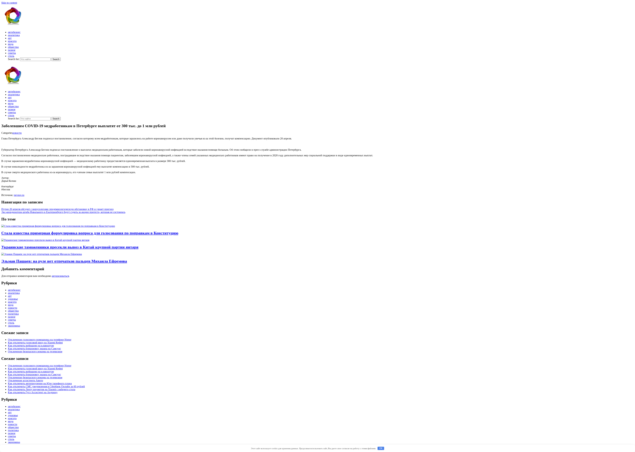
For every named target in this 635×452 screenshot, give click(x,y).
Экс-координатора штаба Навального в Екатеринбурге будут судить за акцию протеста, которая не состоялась (63, 212)
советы (12, 53)
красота (12, 41)
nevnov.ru (19, 195)
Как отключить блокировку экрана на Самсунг (34, 348)
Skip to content (9, 2)
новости (17, 132)
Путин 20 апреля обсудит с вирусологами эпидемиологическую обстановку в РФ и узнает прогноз (57, 209)
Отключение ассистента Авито (25, 380)
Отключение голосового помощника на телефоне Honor (39, 339)
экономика (14, 325)
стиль (11, 56)
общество (13, 47)
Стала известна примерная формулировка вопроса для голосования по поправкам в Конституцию (89, 233)
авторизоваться (60, 276)
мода (10, 44)
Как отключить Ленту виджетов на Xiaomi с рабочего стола (41, 389)
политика (13, 313)
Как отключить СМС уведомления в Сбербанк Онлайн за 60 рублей (46, 386)
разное (11, 50)
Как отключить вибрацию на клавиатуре (31, 345)
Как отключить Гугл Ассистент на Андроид (32, 392)
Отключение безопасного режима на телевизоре (35, 351)
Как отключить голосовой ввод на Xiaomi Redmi (35, 342)
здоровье (13, 299)
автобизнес (14, 32)
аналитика (14, 35)
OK (380, 448)
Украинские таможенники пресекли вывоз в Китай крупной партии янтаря (69, 247)
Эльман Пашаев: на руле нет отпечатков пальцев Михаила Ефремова (64, 261)
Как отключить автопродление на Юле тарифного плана (40, 383)
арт (10, 38)
